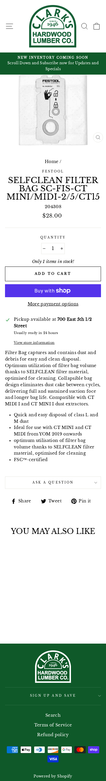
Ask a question (53, 482)
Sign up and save (53, 696)
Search (53, 715)
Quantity (53, 237)
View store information (34, 343)
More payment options (53, 304)
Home (51, 161)
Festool (53, 171)
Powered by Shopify (53, 776)
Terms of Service (53, 725)
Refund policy (53, 734)
